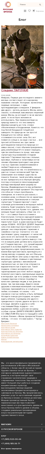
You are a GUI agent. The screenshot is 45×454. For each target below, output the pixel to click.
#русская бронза (9, 323)
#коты (4, 339)
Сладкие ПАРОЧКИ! (14, 90)
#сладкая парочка (9, 335)
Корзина (40, 11)
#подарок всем (8, 327)
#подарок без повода (11, 329)
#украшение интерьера (12, 341)
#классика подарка (10, 325)
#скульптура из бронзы (12, 331)
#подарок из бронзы (10, 333)
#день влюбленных (10, 337)
